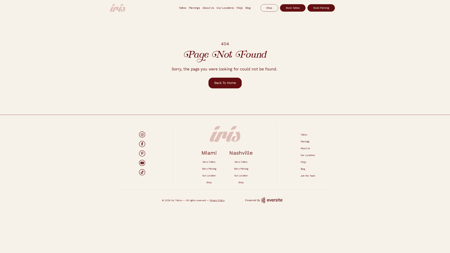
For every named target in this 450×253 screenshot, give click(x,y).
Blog (248, 7)
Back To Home (225, 83)
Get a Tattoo (208, 161)
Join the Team (308, 175)
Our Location (209, 175)
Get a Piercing (209, 168)
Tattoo (182, 7)
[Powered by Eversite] (272, 200)
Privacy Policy (217, 200)
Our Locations (225, 7)
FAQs (239, 7)
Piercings (194, 7)
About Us (208, 7)
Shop (209, 182)
